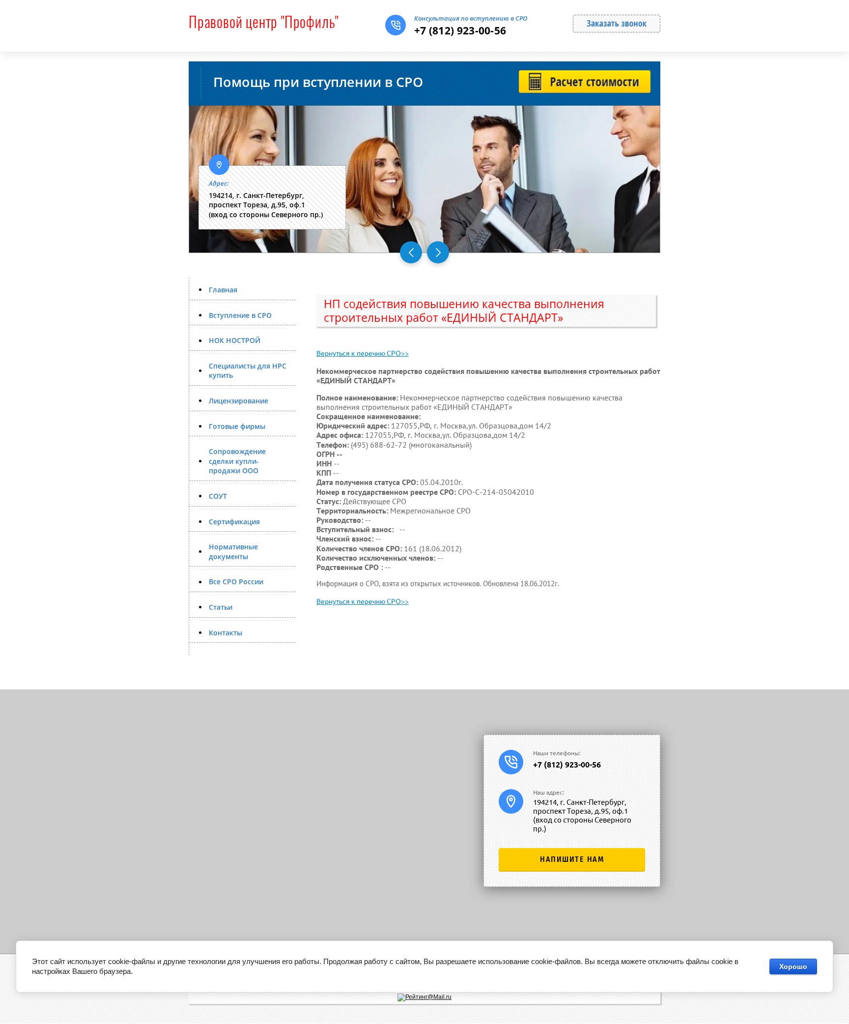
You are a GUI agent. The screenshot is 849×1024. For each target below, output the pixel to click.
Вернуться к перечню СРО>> (362, 353)
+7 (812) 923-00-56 (460, 30)
